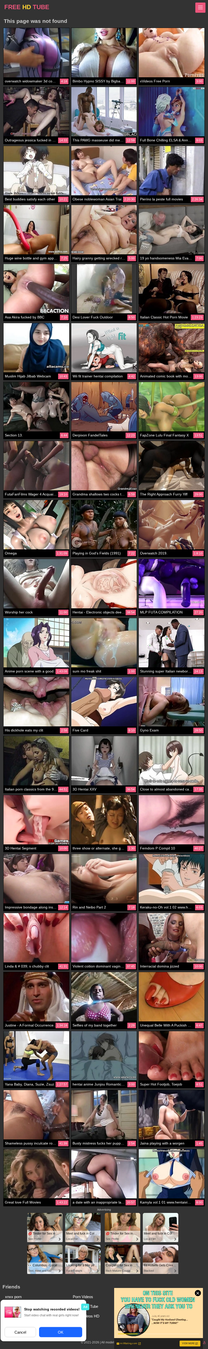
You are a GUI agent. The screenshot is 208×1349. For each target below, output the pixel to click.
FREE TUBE (26, 7)
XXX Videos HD (86, 1316)
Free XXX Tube (85, 1306)
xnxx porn (13, 1297)
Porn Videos (83, 1297)
